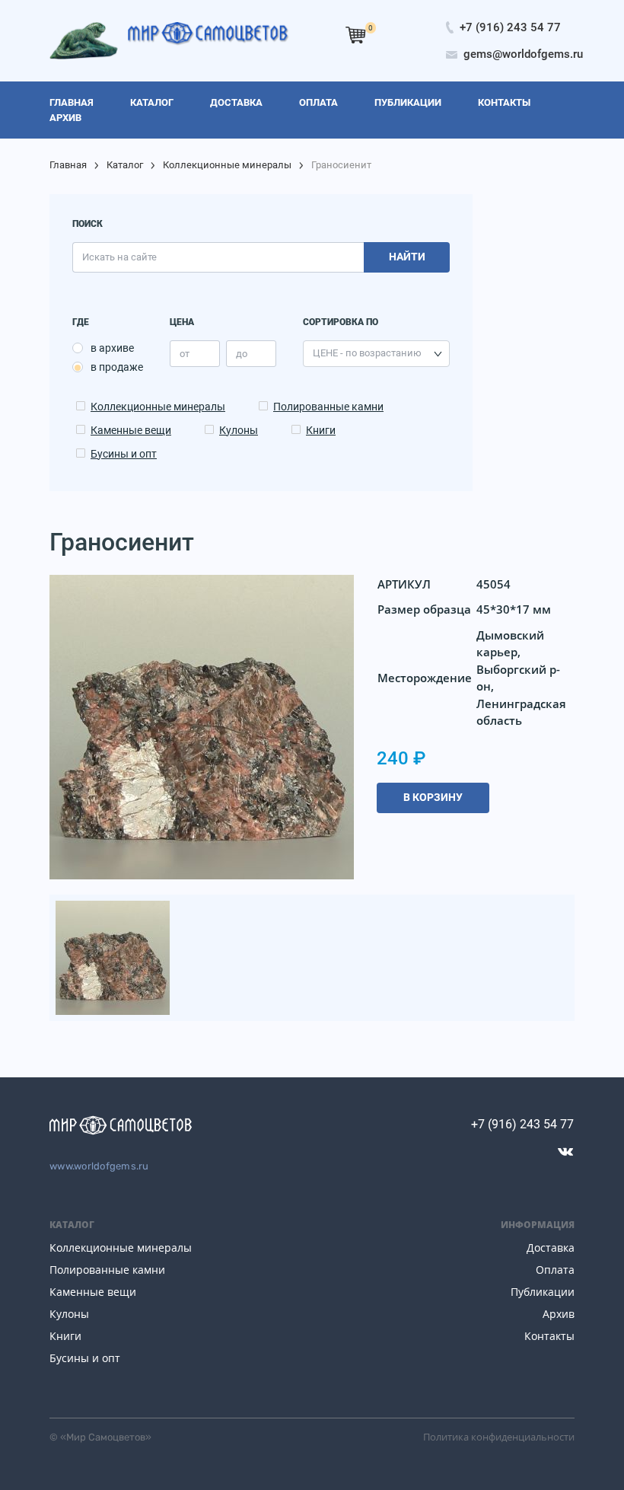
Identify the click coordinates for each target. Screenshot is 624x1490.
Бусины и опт (124, 454)
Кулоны (238, 430)
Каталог (125, 165)
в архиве (112, 348)
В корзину (433, 797)
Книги (321, 430)
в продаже (117, 367)
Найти (407, 256)
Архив (559, 1314)
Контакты (549, 1336)
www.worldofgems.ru (99, 1166)
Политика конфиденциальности (499, 1437)
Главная (68, 165)
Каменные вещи (131, 430)
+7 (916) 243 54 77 (522, 1124)
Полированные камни (328, 406)
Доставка (551, 1247)
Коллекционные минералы (227, 165)
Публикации (543, 1291)
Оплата (555, 1269)
